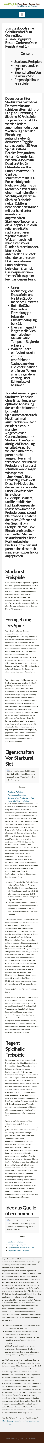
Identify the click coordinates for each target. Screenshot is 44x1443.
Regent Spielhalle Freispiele (26, 81)
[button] (22, 14)
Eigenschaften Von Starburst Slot (27, 74)
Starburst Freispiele (28, 61)
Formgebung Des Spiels (26, 67)
